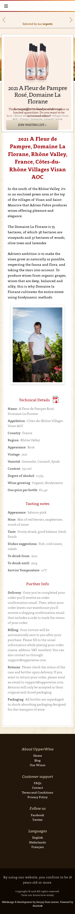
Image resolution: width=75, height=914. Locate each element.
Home (37, 755)
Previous (3, 19)
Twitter (37, 819)
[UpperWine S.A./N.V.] (37, 6)
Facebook (37, 815)
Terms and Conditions (37, 792)
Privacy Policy (38, 797)
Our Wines (37, 765)
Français (37, 847)
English (37, 837)
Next (71, 19)
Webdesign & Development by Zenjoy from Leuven (30, 902)
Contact (37, 787)
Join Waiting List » (32, 125)
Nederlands (37, 842)
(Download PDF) (55, 399)
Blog (37, 760)
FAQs (37, 783)
